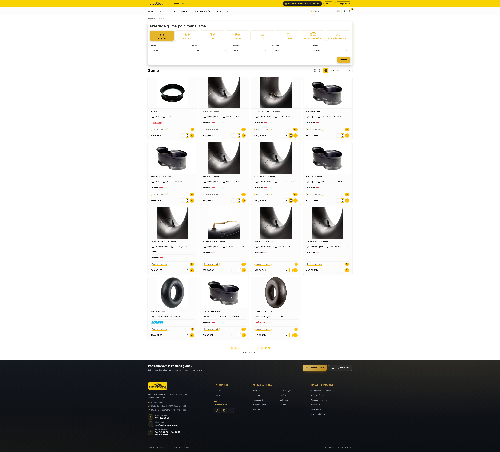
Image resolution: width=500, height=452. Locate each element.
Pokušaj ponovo (262, 241)
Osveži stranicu (237, 241)
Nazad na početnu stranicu (250, 248)
